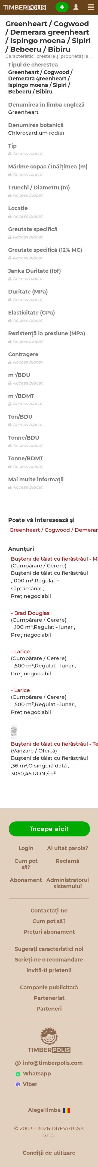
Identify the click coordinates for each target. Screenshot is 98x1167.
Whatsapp (37, 1074)
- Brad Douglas (30, 613)
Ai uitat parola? (67, 848)
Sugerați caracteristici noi (49, 949)
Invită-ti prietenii (49, 970)
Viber (30, 1084)
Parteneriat (49, 998)
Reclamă (67, 861)
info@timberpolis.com (53, 1063)
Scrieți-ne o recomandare (49, 960)
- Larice (20, 651)
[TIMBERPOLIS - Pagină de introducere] (24, 7)
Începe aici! (49, 829)
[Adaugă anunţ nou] (62, 7)
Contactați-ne (49, 911)
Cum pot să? (26, 864)
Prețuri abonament (49, 932)
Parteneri (49, 1009)
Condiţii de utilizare (49, 1153)
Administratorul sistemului (67, 883)
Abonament (26, 880)
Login (26, 848)
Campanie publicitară (49, 987)
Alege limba (44, 1110)
